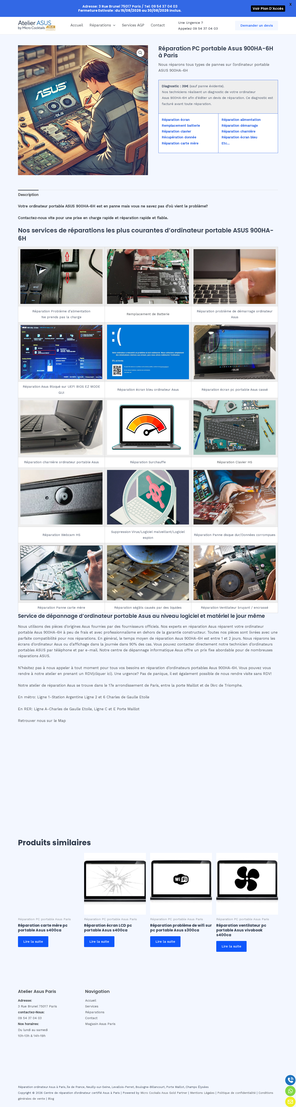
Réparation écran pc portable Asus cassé (235, 390)
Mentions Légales (202, 1092)
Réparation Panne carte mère (61, 608)
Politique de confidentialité (236, 1092)
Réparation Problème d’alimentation (61, 311)
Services (91, 1006)
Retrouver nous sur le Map (42, 720)
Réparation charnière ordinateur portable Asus (61, 462)
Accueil (76, 25)
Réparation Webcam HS (61, 535)
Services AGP (133, 25)
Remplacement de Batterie (148, 314)
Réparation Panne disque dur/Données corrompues (234, 535)
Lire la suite (33, 941)
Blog (51, 1098)
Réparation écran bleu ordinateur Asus (148, 390)
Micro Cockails (150, 1092)
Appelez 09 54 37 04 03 (198, 28)
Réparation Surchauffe (148, 462)
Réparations (100, 25)
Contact (158, 25)
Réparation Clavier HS (234, 462)
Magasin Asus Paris (100, 1024)
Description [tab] (28, 194)
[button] (113, 25)
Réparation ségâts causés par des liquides (148, 608)
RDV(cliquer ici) (98, 673)
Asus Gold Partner (174, 1092)
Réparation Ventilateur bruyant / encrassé (234, 608)
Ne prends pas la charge (61, 317)
